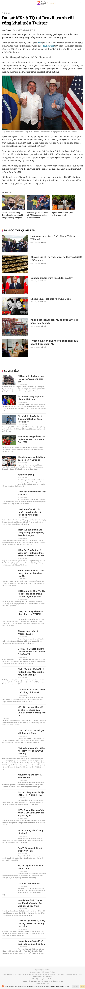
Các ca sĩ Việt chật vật (29, 883)
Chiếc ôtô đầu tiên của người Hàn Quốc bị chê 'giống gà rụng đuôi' (29, 512)
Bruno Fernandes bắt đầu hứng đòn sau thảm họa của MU (30, 573)
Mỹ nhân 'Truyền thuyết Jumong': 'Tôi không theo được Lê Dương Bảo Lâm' (31, 553)
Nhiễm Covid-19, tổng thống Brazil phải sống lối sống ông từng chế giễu (12, 215)
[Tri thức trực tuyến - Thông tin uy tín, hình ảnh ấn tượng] (47, 3)
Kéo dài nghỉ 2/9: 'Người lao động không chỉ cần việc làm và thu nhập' (30, 903)
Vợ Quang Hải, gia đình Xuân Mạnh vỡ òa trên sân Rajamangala (31, 813)
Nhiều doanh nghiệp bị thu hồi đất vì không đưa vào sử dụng (31, 751)
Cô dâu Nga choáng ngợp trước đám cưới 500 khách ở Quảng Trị (31, 652)
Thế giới (6, 13)
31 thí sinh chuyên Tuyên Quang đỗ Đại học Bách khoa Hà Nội (30, 419)
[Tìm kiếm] (81, 3)
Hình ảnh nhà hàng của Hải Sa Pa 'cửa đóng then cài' (31, 379)
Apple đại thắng (26, 475)
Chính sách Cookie (57, 986)
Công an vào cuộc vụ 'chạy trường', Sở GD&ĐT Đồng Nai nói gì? (31, 924)
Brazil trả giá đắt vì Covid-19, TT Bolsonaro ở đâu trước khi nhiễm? (37, 215)
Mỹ (39, 42)
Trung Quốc (48, 46)
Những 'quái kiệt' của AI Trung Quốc (50, 299)
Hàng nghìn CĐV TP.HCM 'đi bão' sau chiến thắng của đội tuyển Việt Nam (31, 594)
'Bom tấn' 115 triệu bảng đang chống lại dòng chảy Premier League (31, 533)
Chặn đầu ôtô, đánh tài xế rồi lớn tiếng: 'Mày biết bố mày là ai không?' (31, 672)
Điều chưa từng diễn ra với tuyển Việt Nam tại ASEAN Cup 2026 (31, 439)
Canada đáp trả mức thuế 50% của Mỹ (51, 278)
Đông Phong (6, 30)
